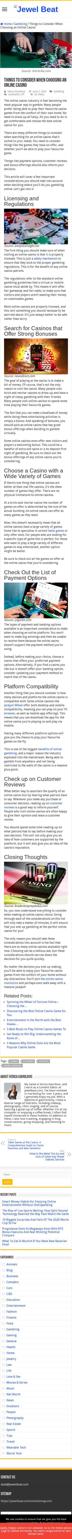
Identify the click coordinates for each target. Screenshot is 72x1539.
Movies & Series (16, 1382)
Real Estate (13, 1424)
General (11, 1341)
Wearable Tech (16, 1447)
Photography (15, 1418)
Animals (11, 1264)
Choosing (28, 1061)
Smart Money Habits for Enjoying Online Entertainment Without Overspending (29, 1203)
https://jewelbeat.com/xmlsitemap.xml (26, 1501)
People (11, 1412)
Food (9, 1323)
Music (10, 1388)
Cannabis (12, 1282)
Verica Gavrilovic (16, 91)
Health (10, 1347)
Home (7, 24)
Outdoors (12, 1406)
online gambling (12, 1065)
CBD (9, 1294)
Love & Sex (13, 1376)
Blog (9, 1270)
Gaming (11, 1335)
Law (9, 1365)
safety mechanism (45, 258)
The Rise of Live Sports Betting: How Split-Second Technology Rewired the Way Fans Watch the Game (35, 1212)
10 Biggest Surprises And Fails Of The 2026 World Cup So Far (35, 1221)
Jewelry (11, 1359)
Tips (9, 1435)
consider (44, 1061)
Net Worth (13, 1394)
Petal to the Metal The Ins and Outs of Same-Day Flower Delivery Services (47, 1155)
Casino (14, 1061)
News (10, 1400)
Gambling (20, 24)
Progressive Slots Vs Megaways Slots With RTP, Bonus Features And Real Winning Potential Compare (33, 1232)
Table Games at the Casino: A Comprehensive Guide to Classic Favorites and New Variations (26, 1144)
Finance (11, 1317)
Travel (10, 1441)
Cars (9, 1288)
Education (13, 1300)
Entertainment (16, 1305)
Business (12, 1276)
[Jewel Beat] (36, 8)
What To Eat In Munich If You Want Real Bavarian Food (34, 1242)
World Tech (14, 1453)
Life (8, 1370)
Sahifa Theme (8, 1527)
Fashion (11, 1311)
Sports (10, 1430)
